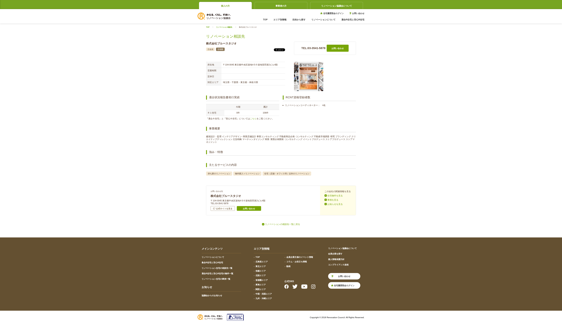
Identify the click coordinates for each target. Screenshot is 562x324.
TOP (265, 19)
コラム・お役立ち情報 (296, 261)
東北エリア (261, 266)
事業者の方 (281, 6)
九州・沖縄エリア (264, 298)
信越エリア (261, 271)
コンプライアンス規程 (338, 265)
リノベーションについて (213, 257)
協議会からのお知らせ (212, 295)
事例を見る (332, 200)
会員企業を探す (335, 254)
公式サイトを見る (224, 208)
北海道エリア (262, 261)
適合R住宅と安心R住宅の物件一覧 (217, 273)
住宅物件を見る (335, 195)
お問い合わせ (358, 13)
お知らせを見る (335, 204)
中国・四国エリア (264, 294)
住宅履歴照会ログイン (333, 13)
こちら (253, 118)
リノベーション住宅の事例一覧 (216, 279)
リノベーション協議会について (336, 6)
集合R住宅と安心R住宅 (212, 262)
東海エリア (261, 284)
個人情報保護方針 (336, 259)
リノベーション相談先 (224, 27)
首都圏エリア (262, 280)
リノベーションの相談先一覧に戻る (282, 224)
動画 (288, 266)
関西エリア (261, 289)
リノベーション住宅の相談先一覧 (217, 268)
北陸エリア (261, 275)
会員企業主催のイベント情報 (299, 257)
